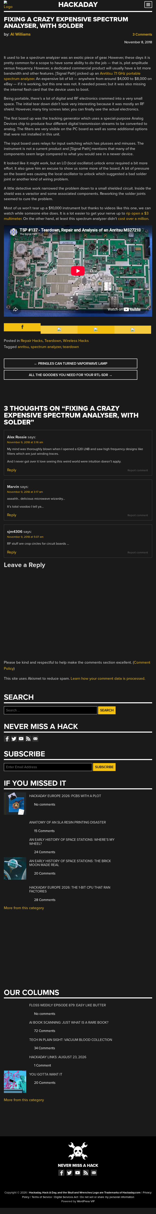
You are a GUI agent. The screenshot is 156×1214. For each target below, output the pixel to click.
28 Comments (44, 900)
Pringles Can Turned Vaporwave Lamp (70, 363)
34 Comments (44, 1048)
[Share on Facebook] (6, 41)
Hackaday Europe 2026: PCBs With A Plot (65, 796)
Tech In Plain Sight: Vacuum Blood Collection (70, 1040)
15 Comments (44, 831)
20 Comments (44, 873)
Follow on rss (28, 739)
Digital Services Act (66, 1197)
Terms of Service (42, 1197)
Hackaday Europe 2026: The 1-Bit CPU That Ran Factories (69, 889)
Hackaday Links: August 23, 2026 (57, 1057)
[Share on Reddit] (24, 41)
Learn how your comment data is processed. (108, 678)
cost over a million (133, 218)
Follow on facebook (7, 739)
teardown (71, 347)
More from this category (24, 908)
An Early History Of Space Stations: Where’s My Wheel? (72, 842)
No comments (44, 804)
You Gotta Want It (45, 1074)
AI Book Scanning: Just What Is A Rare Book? (68, 1022)
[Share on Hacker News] (18, 41)
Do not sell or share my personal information (107, 1197)
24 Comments (44, 852)
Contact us (35, 739)
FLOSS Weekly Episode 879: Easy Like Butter (67, 1005)
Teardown (52, 340)
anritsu (23, 347)
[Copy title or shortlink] (29, 42)
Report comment (138, 470)
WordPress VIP (86, 1201)
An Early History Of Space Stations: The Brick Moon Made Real (70, 863)
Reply (11, 470)
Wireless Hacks (76, 340)
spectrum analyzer (46, 347)
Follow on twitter (14, 739)
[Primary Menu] (148, 4)
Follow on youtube (21, 739)
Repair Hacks (32, 340)
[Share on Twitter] (12, 41)
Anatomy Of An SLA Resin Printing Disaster (67, 822)
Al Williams (20, 34)
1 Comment (42, 1065)
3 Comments (142, 34)
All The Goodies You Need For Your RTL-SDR (70, 375)
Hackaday (78, 4)
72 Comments (44, 1031)
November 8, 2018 (138, 42)
